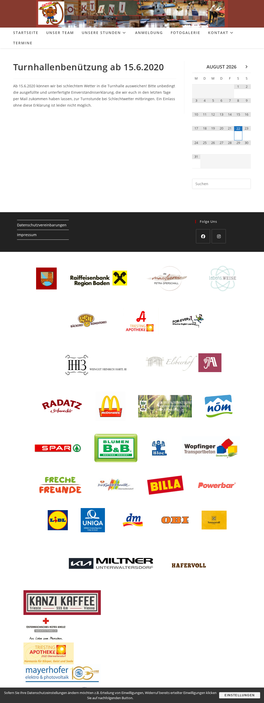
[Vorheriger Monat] (196, 67)
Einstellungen (240, 695)
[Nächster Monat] (246, 67)
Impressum (27, 234)
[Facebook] (203, 236)
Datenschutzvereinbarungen (42, 224)
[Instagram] (219, 236)
